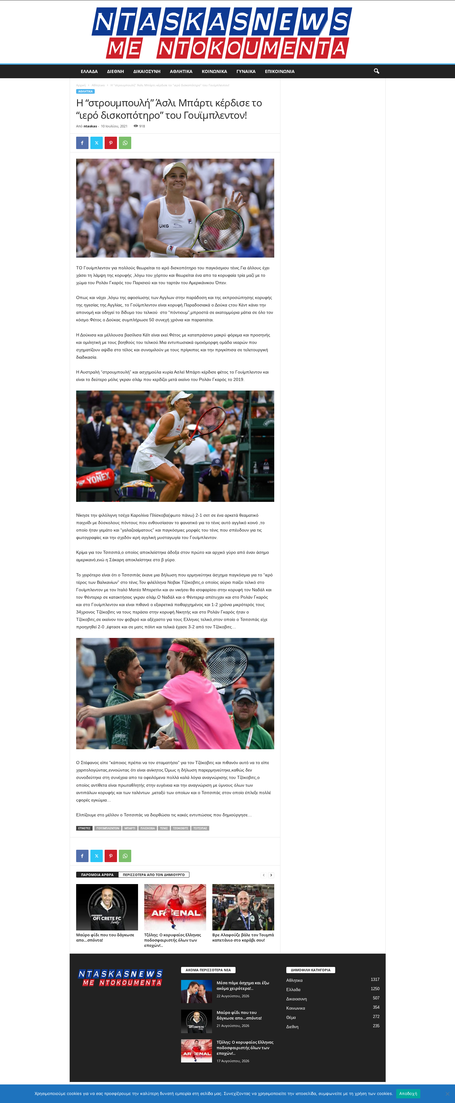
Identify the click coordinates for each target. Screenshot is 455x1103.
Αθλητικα (181, 71)
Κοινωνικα (214, 71)
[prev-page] (264, 875)
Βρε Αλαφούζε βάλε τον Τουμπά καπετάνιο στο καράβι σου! (243, 937)
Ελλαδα (89, 71)
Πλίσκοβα (148, 828)
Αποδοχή (408, 1093)
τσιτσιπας (200, 828)
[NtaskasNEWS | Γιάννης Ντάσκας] (227, 31)
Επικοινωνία (280, 71)
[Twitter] (96, 143)
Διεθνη (115, 71)
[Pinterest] (111, 143)
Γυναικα (246, 71)
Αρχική (81, 85)
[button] (376, 71)
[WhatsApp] (125, 143)
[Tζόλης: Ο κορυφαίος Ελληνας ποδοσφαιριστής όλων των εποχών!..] (175, 907)
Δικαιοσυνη (147, 71)
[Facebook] (82, 143)
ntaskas (90, 126)
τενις (164, 828)
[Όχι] (447, 1094)
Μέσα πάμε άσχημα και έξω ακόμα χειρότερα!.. (243, 985)
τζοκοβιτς (180, 828)
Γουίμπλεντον (108, 828)
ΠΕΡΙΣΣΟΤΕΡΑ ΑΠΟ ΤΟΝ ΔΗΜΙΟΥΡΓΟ (154, 874)
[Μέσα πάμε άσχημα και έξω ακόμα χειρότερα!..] (196, 991)
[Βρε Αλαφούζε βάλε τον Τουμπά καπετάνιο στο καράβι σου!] (243, 907)
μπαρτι (129, 828)
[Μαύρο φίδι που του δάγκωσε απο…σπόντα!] (107, 907)
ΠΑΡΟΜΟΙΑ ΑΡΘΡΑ (97, 874)
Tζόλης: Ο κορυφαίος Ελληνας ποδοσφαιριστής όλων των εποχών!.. (172, 940)
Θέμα (291, 1017)
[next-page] (271, 875)
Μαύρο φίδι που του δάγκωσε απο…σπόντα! (105, 937)
